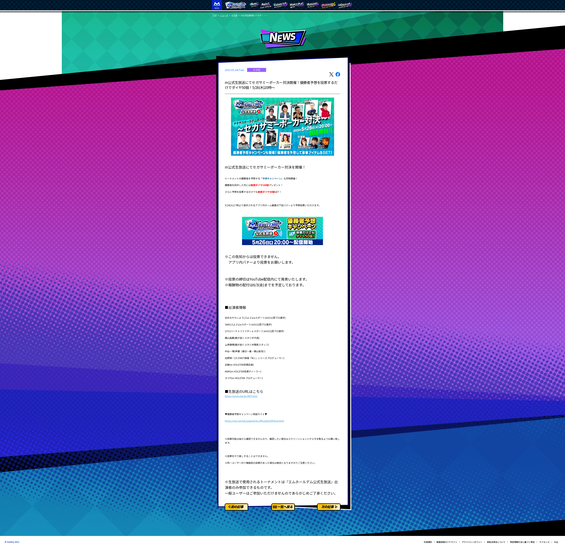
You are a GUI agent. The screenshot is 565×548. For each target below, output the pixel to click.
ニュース (224, 15)
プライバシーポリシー (472, 541)
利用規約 (428, 541)
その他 (234, 15)
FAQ (556, 541)
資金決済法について (496, 541)
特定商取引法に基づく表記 (522, 541)
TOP (214, 15)
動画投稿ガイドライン (447, 541)
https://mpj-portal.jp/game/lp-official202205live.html (254, 421)
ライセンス (544, 541)
